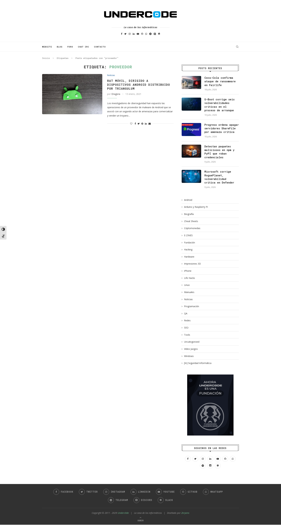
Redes (187, 320)
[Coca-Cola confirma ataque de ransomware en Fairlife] (191, 82)
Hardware (189, 256)
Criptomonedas (192, 228)
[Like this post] (131, 123)
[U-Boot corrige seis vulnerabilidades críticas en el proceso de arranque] (191, 104)
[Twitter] (125, 33)
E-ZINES (188, 235)
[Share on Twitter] (139, 123)
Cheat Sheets (191, 221)
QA (185, 313)
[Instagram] (130, 33)
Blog (59, 46)
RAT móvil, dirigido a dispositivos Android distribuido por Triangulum (138, 84)
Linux (187, 284)
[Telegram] (150, 33)
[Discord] (155, 33)
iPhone (187, 270)
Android (188, 199)
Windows (189, 356)
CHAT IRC (83, 46)
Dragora (115, 93)
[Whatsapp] (146, 33)
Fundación (189, 242)
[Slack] (159, 33)
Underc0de (123, 512)
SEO (186, 327)
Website (47, 46)
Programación (191, 306)
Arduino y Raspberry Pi (196, 206)
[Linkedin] (134, 33)
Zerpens (185, 512)
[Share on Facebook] (135, 123)
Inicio (46, 58)
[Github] (142, 33)
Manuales (189, 292)
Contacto (100, 46)
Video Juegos (191, 348)
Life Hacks (189, 278)
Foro (70, 46)
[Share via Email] (149, 123)
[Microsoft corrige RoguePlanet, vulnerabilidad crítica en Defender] (191, 176)
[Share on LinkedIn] (146, 123)
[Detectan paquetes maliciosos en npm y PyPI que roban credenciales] (191, 151)
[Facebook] (121, 33)
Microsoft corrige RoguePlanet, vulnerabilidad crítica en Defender (219, 177)
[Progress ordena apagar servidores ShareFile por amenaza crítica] (191, 129)
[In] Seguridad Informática (197, 363)
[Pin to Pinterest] (142, 123)
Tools (187, 334)
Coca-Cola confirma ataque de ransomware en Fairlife (220, 81)
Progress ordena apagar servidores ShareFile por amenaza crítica (221, 128)
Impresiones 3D (192, 263)
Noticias (111, 75)
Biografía (189, 214)
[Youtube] (138, 33)
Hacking (188, 249)
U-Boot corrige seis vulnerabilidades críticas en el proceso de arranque (219, 105)
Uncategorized (191, 341)
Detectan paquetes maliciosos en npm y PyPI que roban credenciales (219, 152)
